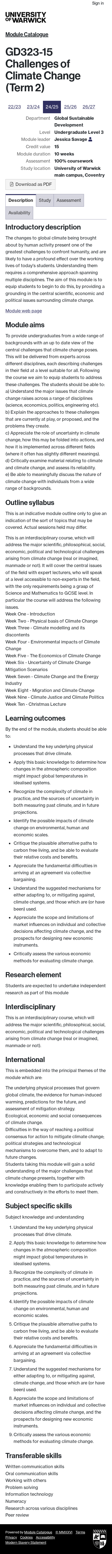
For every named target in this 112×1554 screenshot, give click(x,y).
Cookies (26, 1537)
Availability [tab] (19, 212)
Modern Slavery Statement (25, 1542)
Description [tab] (20, 200)
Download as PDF (33, 184)
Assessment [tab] (69, 200)
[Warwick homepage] (26, 17)
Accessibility (45, 1537)
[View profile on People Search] (90, 139)
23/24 (33, 106)
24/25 (52, 106)
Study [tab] (45, 200)
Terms (80, 1532)
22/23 (14, 106)
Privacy (11, 1537)
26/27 (89, 106)
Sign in (98, 3)
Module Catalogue (26, 34)
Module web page (23, 310)
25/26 (70, 106)
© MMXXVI (63, 1532)
